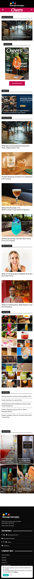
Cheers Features (7, 118)
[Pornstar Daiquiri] (24, 383)
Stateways (6, 545)
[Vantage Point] (24, 327)
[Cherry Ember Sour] (24, 335)
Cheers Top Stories (7, 17)
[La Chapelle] (9, 319)
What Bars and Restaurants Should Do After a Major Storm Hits (15, 147)
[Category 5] (9, 327)
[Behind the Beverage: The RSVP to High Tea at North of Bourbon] (17, 194)
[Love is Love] (24, 359)
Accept (5, 575)
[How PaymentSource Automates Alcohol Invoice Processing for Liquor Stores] (17, 104)
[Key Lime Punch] (24, 351)
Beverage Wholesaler (9, 538)
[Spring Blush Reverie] (24, 367)
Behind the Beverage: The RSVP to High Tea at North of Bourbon (16, 209)
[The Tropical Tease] (9, 335)
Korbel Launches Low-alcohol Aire (12, 400)
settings (16, 572)
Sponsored (5, 91)
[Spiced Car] (9, 383)
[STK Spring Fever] (9, 375)
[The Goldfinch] (9, 367)
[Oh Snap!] (24, 375)
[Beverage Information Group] (17, 4)
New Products (6, 431)
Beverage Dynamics (13, 535)
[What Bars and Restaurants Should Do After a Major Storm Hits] (17, 132)
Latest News (6, 392)
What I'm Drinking (7, 246)
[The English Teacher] (9, 343)
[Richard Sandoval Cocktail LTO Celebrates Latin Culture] (17, 163)
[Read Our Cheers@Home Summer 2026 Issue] (17, 64)
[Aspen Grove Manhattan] (9, 359)
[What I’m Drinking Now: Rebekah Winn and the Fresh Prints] (17, 260)
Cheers (9, 542)
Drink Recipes (6, 312)
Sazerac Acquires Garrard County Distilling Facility (16, 396)
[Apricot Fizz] (24, 343)
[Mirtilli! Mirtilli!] (24, 319)
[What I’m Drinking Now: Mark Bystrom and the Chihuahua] (17, 291)
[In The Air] (9, 351)
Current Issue (8, 44)
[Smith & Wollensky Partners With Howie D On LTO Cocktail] (17, 225)
